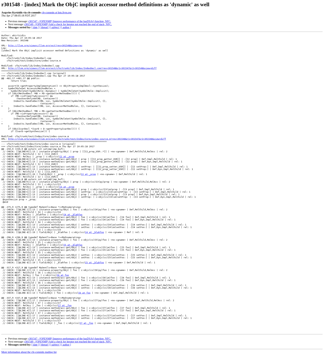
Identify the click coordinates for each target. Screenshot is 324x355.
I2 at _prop (66, 156)
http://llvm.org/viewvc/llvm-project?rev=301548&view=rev (45, 45)
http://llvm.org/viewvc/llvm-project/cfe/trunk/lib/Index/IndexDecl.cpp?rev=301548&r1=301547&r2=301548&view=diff (82, 68)
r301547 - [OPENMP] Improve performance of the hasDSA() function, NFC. (69, 21)
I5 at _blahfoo (72, 245)
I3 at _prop (66, 187)
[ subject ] (55, 27)
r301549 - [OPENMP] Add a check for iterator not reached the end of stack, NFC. (68, 24)
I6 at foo (63, 275)
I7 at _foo (65, 305)
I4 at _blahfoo (72, 214)
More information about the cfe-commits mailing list (29, 352)
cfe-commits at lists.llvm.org (56, 12)
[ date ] (35, 27)
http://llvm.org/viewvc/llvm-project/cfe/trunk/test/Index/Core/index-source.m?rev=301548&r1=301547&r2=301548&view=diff (87, 139)
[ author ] (66, 27)
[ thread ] (44, 27)
